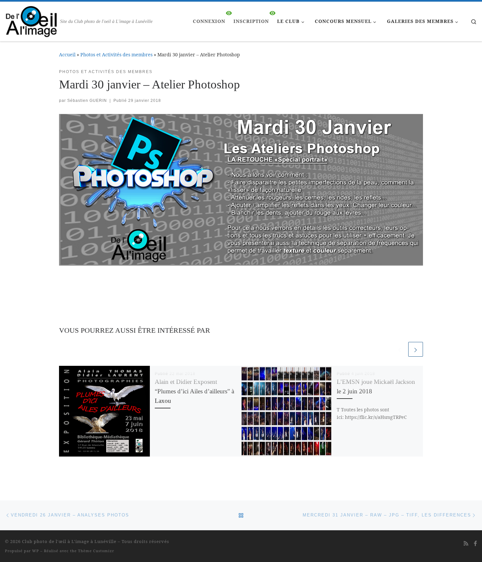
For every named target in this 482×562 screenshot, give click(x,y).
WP (35, 550)
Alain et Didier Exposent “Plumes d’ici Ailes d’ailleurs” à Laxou (194, 391)
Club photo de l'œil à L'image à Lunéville (69, 541)
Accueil (67, 54)
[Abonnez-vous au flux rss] (466, 543)
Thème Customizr (96, 550)
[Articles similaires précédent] (399, 349)
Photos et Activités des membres (116, 54)
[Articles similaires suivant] (415, 349)
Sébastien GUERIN (87, 100)
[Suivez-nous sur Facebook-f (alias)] (475, 543)
